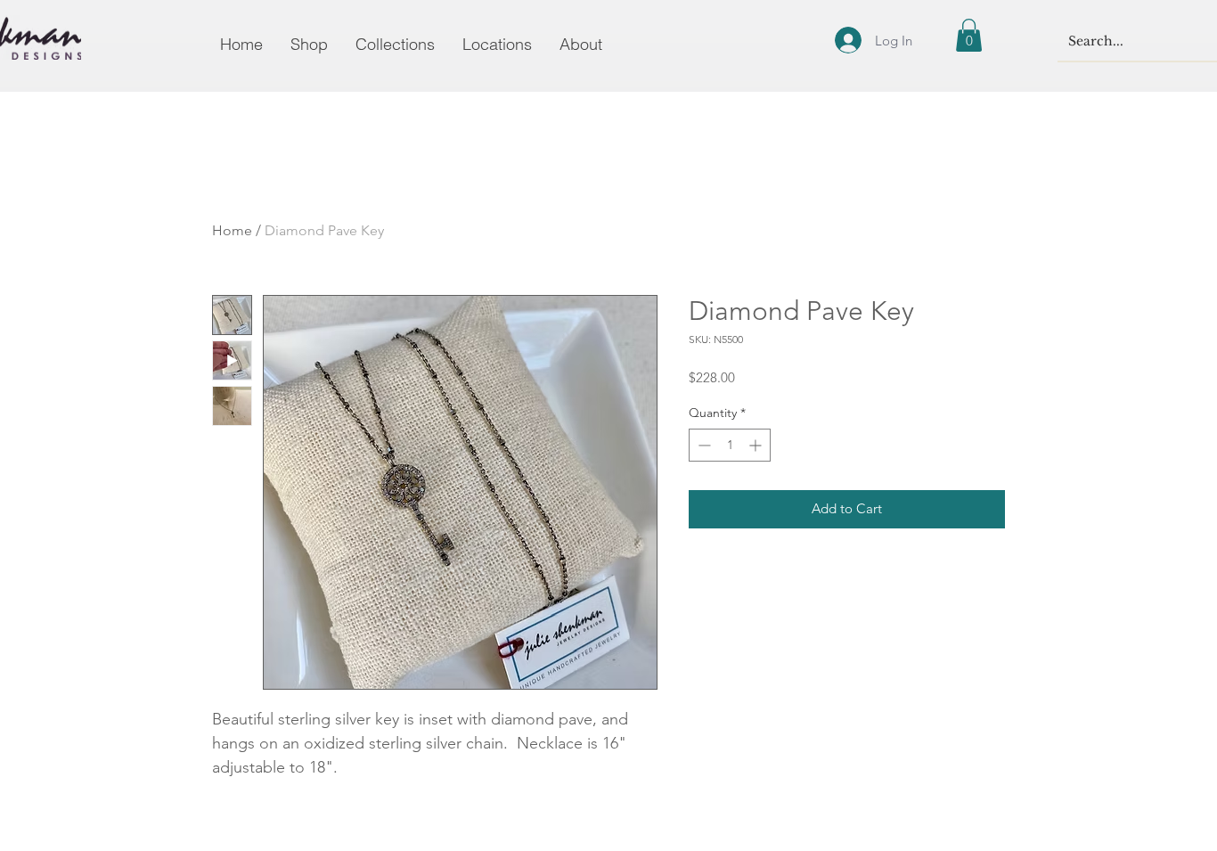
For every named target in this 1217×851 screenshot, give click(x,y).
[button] (969, 35)
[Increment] (757, 445)
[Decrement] (702, 445)
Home (232, 230)
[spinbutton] (730, 445)
